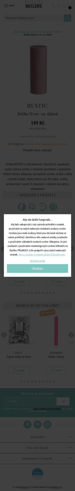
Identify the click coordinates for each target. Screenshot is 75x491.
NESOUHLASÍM (37, 261)
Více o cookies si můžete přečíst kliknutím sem (41, 254)
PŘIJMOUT (37, 268)
